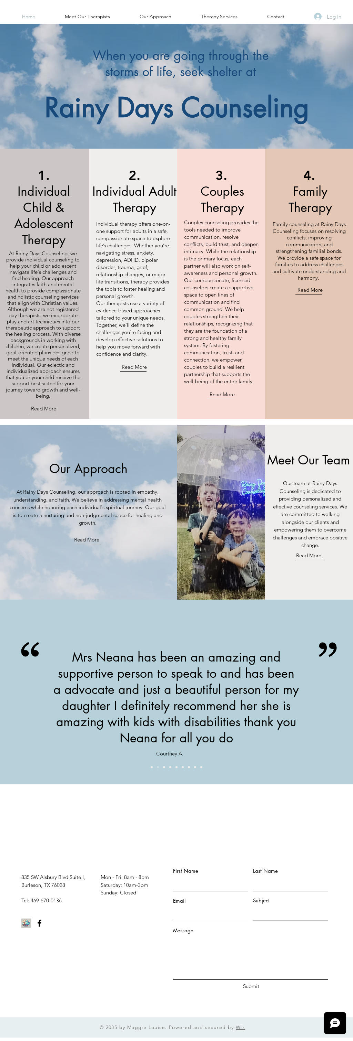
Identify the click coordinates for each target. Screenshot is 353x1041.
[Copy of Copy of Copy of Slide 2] (189, 767)
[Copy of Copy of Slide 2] (176, 767)
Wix (240, 1027)
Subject (261, 900)
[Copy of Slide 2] (164, 767)
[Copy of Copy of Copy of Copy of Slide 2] (201, 767)
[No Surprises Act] (26, 923)
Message (183, 930)
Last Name (265, 870)
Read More (43, 408)
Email (179, 900)
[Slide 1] (152, 767)
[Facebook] (39, 923)
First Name (185, 870)
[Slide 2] (158, 767)
